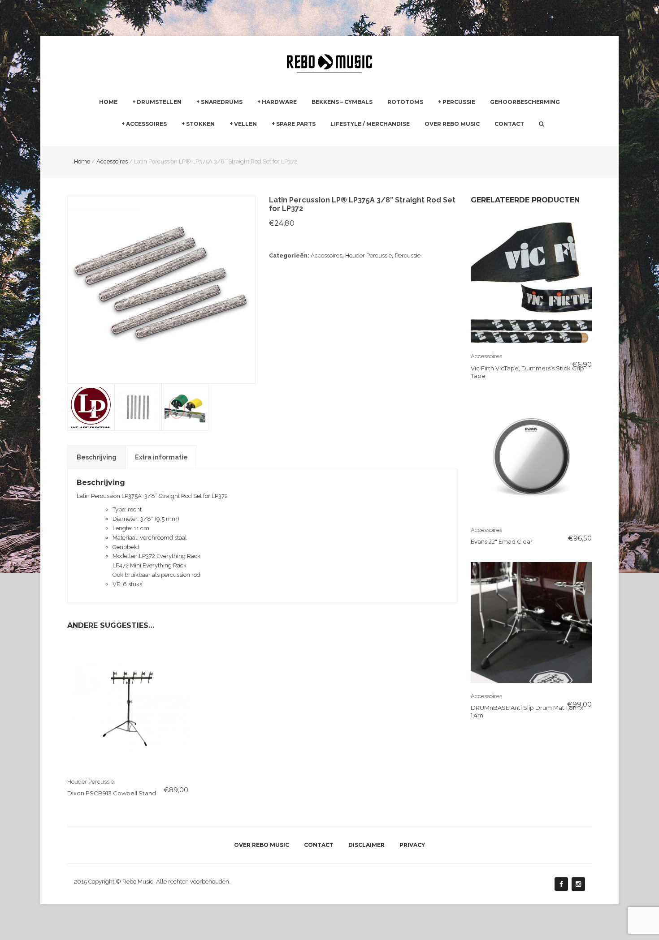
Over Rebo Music (452, 123)
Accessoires (146, 123)
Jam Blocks (453, 140)
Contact (509, 123)
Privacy (412, 844)
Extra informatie (161, 457)
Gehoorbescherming (525, 102)
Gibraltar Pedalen (379, 140)
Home (108, 102)
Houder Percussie (368, 255)
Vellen (245, 123)
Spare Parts (296, 123)
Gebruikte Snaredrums (227, 140)
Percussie (458, 102)
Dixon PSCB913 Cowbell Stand (111, 793)
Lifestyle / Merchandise (370, 123)
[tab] (96, 457)
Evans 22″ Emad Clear (502, 541)
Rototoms (405, 102)
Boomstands (373, 140)
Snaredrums (222, 102)
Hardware (279, 102)
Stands (267, 140)
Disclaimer (366, 844)
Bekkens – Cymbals (342, 102)
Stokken (200, 123)
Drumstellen (159, 102)
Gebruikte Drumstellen (163, 140)
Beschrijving (97, 457)
